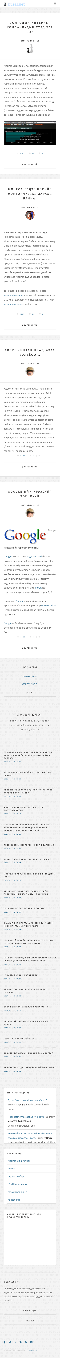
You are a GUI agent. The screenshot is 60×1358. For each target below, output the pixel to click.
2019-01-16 (9, 898)
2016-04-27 (9, 1010)
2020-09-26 (9, 849)
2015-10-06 (9, 1071)
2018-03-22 (9, 912)
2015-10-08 (9, 1042)
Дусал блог (30, 715)
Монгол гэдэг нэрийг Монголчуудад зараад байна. (30, 193)
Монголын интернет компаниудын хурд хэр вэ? (30, 27)
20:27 (18, 863)
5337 (22, 314)
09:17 (18, 814)
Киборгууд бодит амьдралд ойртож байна (30, 1067)
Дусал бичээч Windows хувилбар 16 (26, 1007)
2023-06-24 (9, 762)
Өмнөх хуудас (30, 676)
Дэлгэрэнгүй (30, 164)
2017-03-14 (9, 996)
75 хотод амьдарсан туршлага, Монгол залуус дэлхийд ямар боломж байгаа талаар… (28, 755)
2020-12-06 (9, 834)
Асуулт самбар (16, 1176)
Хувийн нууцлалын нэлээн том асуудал (28, 1053)
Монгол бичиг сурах (19, 1160)
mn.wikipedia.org (17, 1191)
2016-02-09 (9, 1028)
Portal (38, 587)
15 (33, 153)
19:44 (18, 779)
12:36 (18, 1071)
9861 (22, 153)
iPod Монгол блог (18, 1184)
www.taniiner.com (13, 304)
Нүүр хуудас (30, 667)
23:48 (18, 996)
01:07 (18, 912)
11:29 (18, 849)
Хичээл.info (14, 1199)
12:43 (18, 898)
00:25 (18, 1057)
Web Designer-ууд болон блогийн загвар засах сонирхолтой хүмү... (30, 1135)
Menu (55, 3)
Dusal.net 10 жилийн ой (19, 1038)
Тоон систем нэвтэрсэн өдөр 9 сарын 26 (29, 845)
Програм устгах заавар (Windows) (25, 908)
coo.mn (30, 1321)
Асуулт (11, 1168)
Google (8, 556)
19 (33, 314)
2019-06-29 (9, 863)
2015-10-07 (9, 1057)
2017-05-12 (9, 947)
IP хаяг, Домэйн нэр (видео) (21, 975)
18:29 (18, 964)
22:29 (18, 834)
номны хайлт (48, 605)
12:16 (18, 1010)
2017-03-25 (9, 979)
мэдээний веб (34, 556)
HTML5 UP (33, 1350)
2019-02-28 (9, 880)
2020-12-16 (9, 814)
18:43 (18, 1028)
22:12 (18, 1042)
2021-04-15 (9, 796)
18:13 (18, 880)
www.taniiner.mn (13, 295)
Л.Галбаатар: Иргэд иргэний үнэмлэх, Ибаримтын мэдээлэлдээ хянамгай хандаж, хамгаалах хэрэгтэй (27, 827)
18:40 (18, 947)
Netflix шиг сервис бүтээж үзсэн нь (26, 859)
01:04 (18, 929)
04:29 (18, 979)
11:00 (18, 762)
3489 (22, 637)
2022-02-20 (9, 779)
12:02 (18, 796)
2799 (22, 456)
